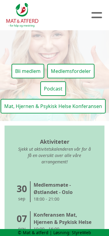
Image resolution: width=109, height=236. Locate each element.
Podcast (53, 88)
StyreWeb (81, 232)
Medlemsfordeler (71, 71)
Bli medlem (28, 71)
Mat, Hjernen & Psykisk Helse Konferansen (53, 106)
